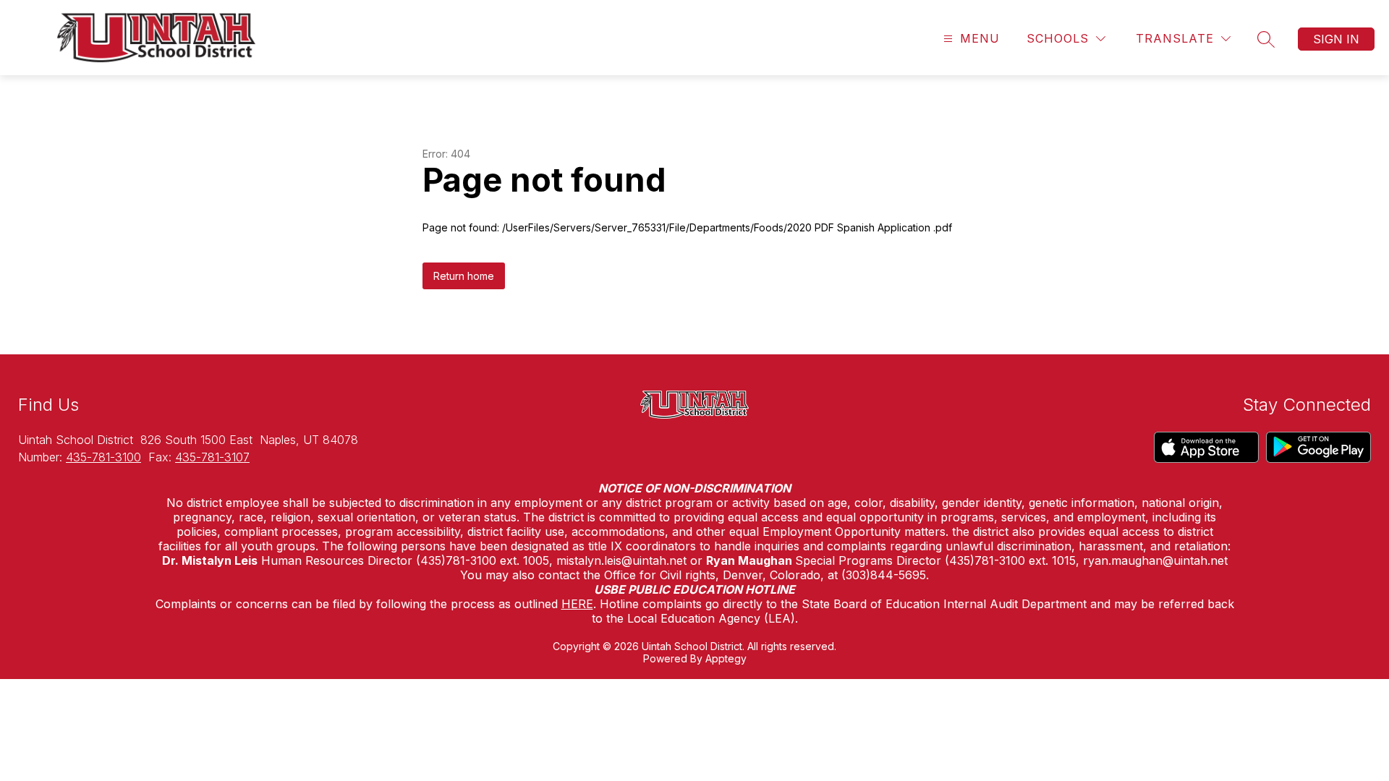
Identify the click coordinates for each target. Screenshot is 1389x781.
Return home (463, 276)
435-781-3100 (103, 457)
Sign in (1336, 39)
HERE (577, 604)
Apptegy (726, 658)
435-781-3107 (212, 457)
